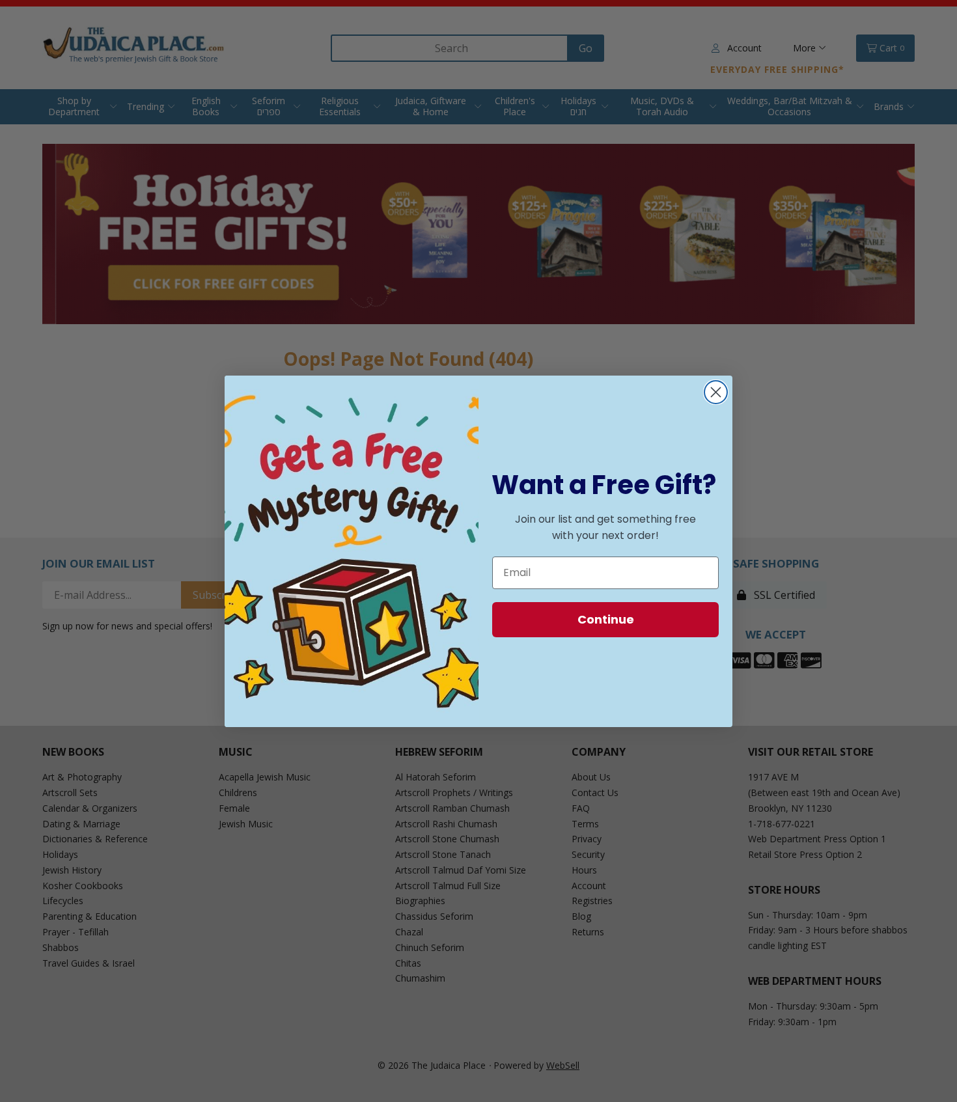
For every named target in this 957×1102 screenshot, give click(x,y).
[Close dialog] (715, 392)
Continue (605, 619)
